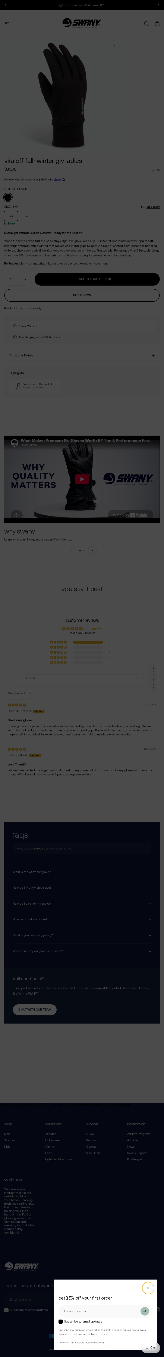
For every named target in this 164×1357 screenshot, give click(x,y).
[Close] (148, 1288)
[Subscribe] (145, 1311)
